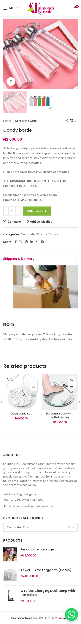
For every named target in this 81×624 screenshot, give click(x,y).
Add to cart (36, 211)
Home (7, 120)
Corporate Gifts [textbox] (18, 527)
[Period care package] (10, 554)
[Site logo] (40, 7)
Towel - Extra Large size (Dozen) (46, 570)
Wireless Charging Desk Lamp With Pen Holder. (48, 593)
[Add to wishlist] (33, 380)
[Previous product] (67, 121)
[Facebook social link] (15, 242)
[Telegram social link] (42, 242)
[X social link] (21, 242)
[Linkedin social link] (31, 242)
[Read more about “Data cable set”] (33, 387)
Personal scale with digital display (59, 415)
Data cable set (21, 413)
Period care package (37, 549)
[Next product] (75, 121)
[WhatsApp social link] (37, 242)
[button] (72, 387)
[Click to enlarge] (10, 81)
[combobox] (40, 527)
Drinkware (52, 234)
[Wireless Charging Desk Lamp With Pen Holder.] (10, 596)
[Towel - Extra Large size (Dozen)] (10, 575)
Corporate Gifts (26, 120)
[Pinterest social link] (26, 242)
